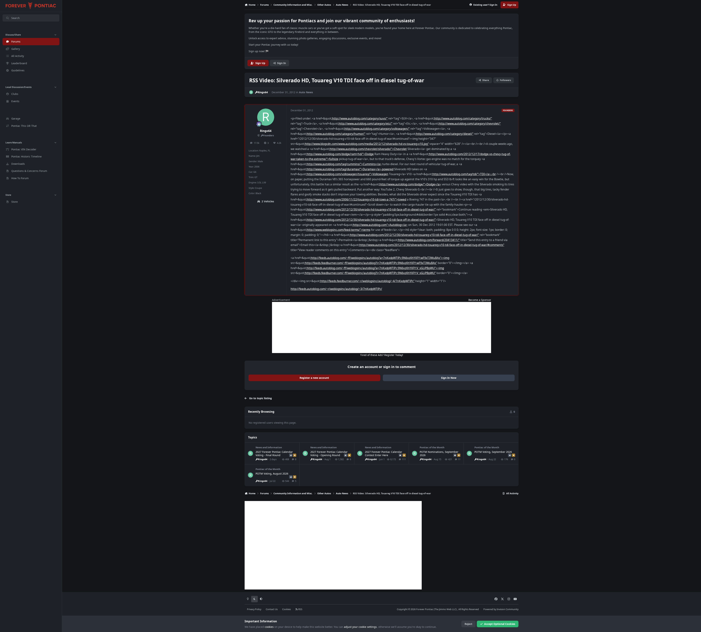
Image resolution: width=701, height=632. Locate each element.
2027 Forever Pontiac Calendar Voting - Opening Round (329, 453)
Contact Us (272, 609)
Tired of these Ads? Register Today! (381, 355)
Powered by (500, 609)
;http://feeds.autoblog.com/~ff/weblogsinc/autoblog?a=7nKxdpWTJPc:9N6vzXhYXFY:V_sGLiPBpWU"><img (375, 268)
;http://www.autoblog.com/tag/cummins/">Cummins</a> (344, 164)
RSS (300, 609)
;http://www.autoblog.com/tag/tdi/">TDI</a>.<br (464, 174)
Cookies (286, 609)
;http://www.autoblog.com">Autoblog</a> (379, 225)
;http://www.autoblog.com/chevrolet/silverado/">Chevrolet (368, 149)
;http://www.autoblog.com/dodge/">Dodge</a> (410, 184)
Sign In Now (448, 377)
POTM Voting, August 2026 (272, 473)
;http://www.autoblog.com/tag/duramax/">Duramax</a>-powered (349, 169)
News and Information (269, 447)
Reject (468, 624)
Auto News (306, 92)
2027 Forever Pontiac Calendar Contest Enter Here (383, 453)
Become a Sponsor (479, 300)
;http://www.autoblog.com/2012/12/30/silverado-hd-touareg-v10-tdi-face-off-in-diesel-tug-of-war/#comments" (431, 245)
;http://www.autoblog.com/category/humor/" (335, 134)
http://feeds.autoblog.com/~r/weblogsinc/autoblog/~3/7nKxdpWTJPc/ (336, 289)
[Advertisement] (381, 327)
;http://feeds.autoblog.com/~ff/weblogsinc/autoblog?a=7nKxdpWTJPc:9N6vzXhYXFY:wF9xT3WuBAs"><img (379, 258)
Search (15, 18)
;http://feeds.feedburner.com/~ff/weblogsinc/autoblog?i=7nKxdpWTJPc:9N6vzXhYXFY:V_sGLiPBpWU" (370, 273)
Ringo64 (265, 131)
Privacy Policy (254, 609)
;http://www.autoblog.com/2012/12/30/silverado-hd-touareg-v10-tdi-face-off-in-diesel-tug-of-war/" (371, 209)
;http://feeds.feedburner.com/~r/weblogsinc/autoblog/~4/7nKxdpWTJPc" (367, 281)
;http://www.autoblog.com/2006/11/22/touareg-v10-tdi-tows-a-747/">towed (356, 199)
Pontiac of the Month (432, 447)
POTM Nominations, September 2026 (439, 453)
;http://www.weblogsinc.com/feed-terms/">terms (338, 230)
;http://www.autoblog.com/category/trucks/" (463, 118)
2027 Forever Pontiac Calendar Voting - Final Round (274, 453)
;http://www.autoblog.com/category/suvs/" (359, 118)
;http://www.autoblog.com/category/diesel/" (444, 134)
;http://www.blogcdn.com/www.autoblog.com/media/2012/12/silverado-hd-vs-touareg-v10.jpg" (366, 144)
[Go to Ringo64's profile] (251, 92)
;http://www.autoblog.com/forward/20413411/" (428, 240)
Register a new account (314, 377)
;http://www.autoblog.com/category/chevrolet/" (469, 124)
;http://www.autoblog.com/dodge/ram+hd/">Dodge (340, 154)
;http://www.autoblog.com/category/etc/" (365, 124)
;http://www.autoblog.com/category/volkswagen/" (377, 129)
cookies (269, 627)
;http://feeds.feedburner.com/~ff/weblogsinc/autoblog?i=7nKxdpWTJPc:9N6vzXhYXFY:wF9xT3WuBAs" (370, 263)
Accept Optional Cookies (499, 624)
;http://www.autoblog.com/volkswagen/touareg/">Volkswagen (347, 174)
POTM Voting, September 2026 (493, 452)
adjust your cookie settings (360, 627)
